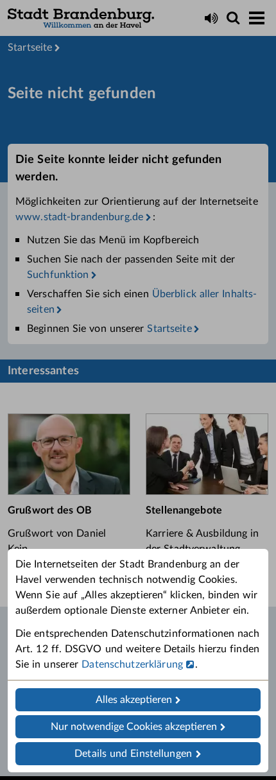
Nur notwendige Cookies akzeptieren (134, 727)
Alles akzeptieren (134, 700)
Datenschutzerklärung (132, 664)
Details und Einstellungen (133, 754)
